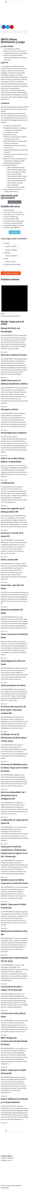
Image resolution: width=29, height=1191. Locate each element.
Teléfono (7, 253)
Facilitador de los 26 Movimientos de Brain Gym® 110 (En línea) (14, 737)
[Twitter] (8, 27)
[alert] (14, 299)
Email (6, 258)
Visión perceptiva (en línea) (13, 685)
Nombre (7, 243)
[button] (14, 32)
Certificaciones (7, 482)
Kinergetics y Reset (9, 409)
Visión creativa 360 (9, 559)
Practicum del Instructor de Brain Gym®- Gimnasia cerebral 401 (13, 709)
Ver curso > (4, 352)
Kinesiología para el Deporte (13, 432)
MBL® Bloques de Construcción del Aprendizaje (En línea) (14, 1041)
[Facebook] (4, 27)
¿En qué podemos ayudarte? (12, 264)
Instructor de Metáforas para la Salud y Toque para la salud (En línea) (14, 767)
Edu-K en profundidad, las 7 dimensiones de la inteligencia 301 (13, 795)
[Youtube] (12, 27)
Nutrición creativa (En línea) (13, 354)
